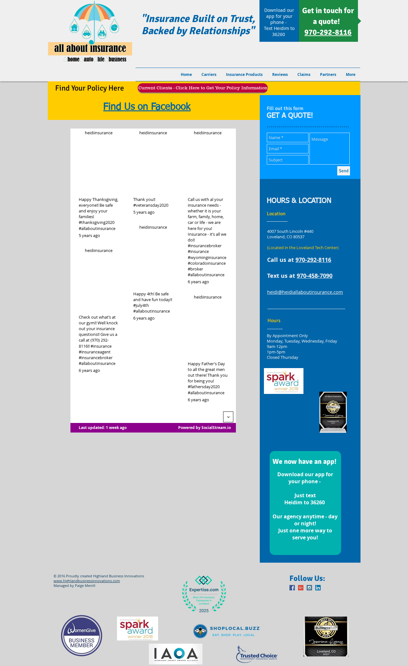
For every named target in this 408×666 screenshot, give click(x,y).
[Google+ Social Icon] (300, 587)
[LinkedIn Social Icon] (318, 587)
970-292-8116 (313, 260)
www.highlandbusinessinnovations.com (87, 580)
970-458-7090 (314, 276)
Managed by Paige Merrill (74, 585)
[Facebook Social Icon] (292, 587)
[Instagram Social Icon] (309, 587)
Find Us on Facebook (147, 107)
